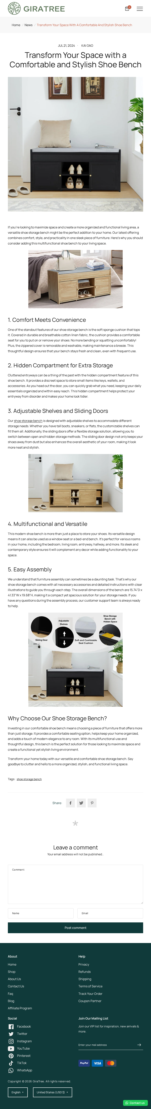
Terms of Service (90, 986)
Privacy (83, 964)
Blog (11, 1001)
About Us (14, 979)
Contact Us (16, 986)
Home (16, 25)
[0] (126, 9)
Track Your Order (90, 993)
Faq (10, 993)
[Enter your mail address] (139, 1045)
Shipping (84, 979)
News (28, 25)
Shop (11, 971)
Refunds (84, 971)
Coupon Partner (89, 1001)
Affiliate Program (20, 1008)
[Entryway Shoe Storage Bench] (75, 279)
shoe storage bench (28, 421)
